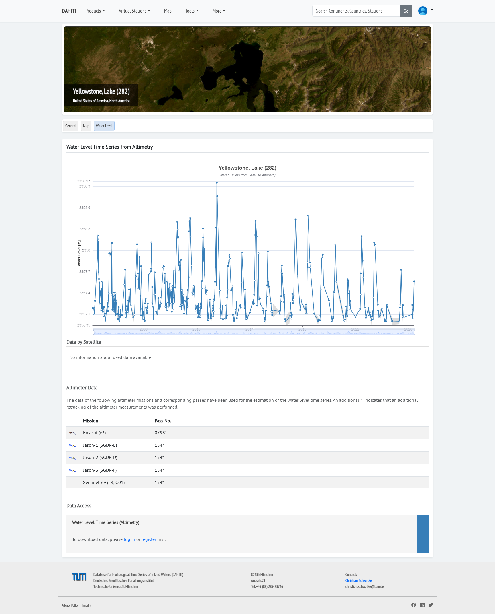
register (149, 539)
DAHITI (69, 11)
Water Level (104, 125)
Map (168, 10)
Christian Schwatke (358, 580)
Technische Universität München (115, 586)
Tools (190, 10)
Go (406, 11)
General (70, 125)
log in (129, 539)
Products (93, 10)
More (217, 10)
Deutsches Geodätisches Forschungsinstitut (123, 580)
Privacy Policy (70, 605)
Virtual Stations (132, 10)
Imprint (86, 605)
